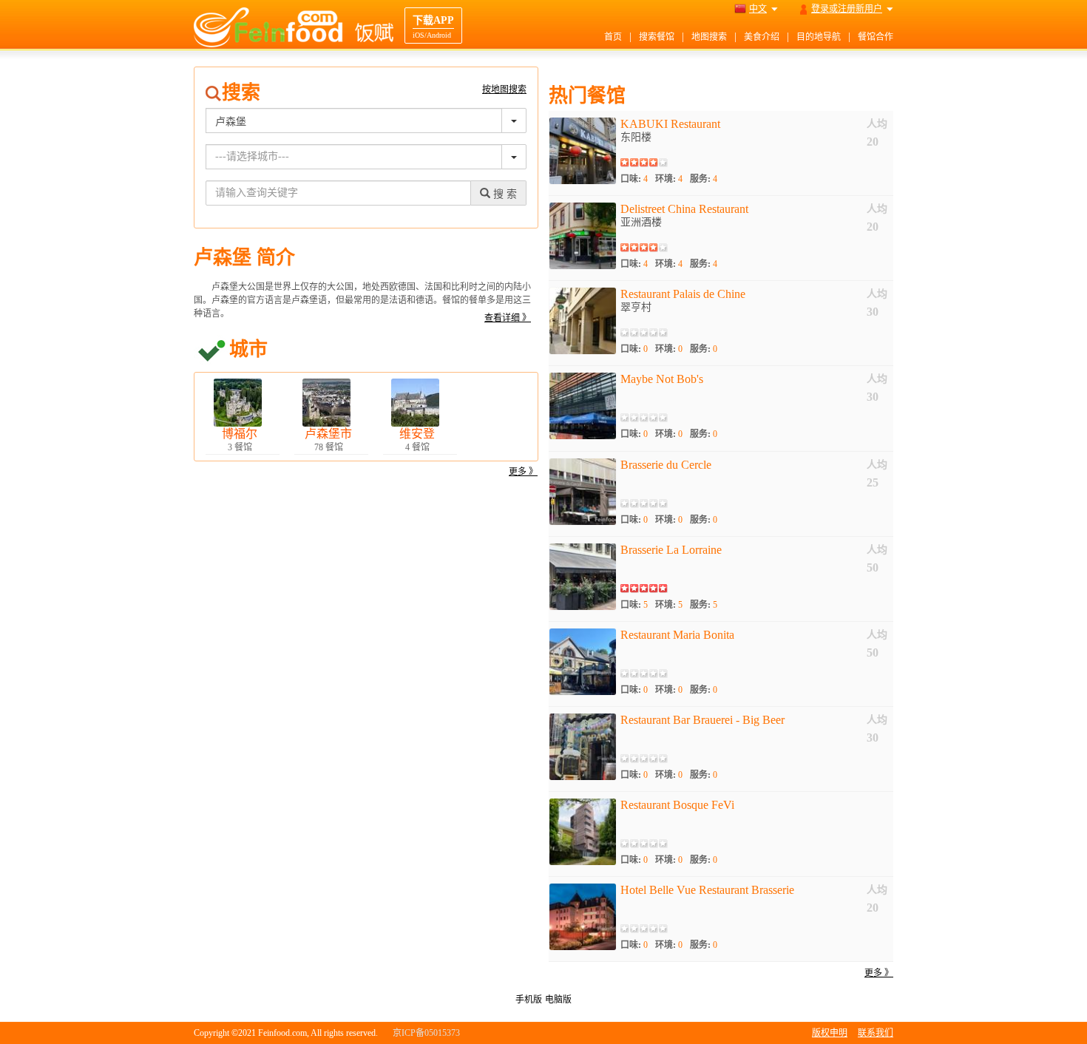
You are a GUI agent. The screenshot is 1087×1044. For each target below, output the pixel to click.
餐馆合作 (875, 37)
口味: (634, 179)
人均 (877, 123)
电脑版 (558, 999)
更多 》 (523, 472)
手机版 (528, 999)
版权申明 (829, 1033)
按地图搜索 (504, 89)
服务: (703, 179)
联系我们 (875, 1033)
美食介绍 (761, 37)
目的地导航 (818, 37)
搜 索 (503, 194)
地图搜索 (709, 37)
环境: (669, 179)
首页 (613, 37)
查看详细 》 (507, 318)
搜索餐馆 (656, 37)
